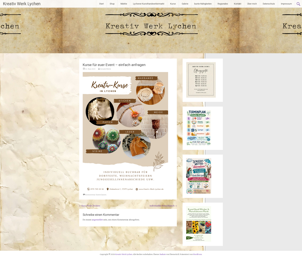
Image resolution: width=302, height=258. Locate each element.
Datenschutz (269, 3)
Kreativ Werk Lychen (21, 3)
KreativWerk (105, 69)
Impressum (286, 3)
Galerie (185, 3)
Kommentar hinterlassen (95, 195)
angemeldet (97, 219)
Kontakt (237, 3)
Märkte (124, 3)
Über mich (252, 3)
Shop (112, 3)
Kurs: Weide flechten (89, 206)
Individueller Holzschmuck (163, 206)
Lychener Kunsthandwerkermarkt (148, 3)
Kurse (173, 3)
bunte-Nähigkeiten (203, 3)
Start (101, 3)
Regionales (223, 3)
